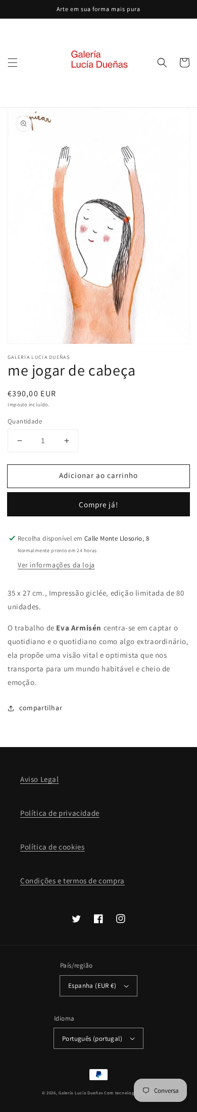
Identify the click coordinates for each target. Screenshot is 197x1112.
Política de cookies (52, 847)
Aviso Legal (39, 779)
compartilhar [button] (40, 707)
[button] (13, 62)
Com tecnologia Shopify (129, 1092)
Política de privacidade (60, 813)
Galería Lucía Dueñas (81, 1092)
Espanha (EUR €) (92, 985)
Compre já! (98, 504)
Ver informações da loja (56, 564)
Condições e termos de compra (72, 880)
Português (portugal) (92, 1038)
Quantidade (25, 421)
